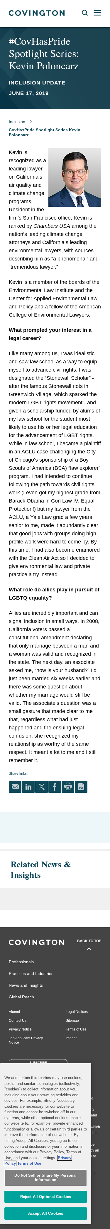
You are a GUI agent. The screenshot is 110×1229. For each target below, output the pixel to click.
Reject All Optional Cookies (45, 1197)
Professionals (21, 961)
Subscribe (38, 1062)
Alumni (14, 1012)
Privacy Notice (20, 1029)
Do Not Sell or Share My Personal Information (45, 1177)
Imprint (71, 1038)
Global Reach (21, 997)
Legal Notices (77, 1012)
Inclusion (17, 121)
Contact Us (17, 1021)
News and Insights (26, 985)
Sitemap (72, 1021)
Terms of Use (76, 1029)
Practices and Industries (31, 973)
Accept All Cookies (45, 1213)
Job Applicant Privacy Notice (26, 1040)
